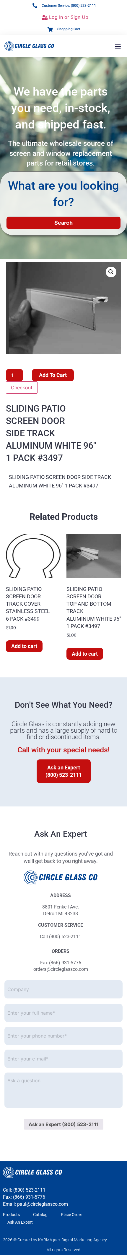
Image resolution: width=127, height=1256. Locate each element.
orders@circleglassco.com (60, 969)
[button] (118, 46)
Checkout (21, 387)
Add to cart (53, 375)
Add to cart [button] (24, 646)
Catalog (40, 1214)
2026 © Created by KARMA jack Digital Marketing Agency (55, 1239)
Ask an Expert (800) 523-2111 (64, 1124)
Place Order (71, 1214)
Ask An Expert (20, 1222)
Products (11, 1214)
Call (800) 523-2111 (60, 936)
